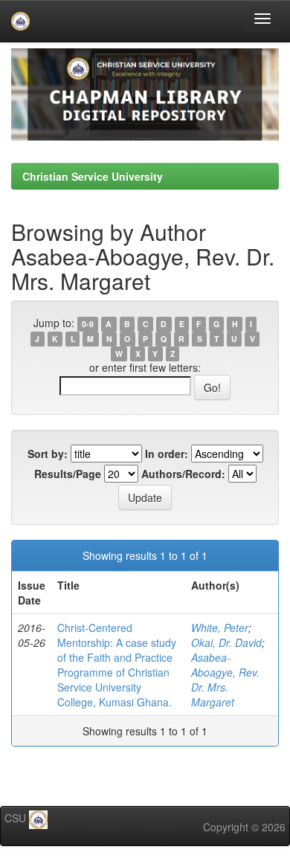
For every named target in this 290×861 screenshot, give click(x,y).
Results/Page (67, 473)
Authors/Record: (183, 473)
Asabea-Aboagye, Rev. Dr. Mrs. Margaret (225, 679)
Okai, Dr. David (226, 642)
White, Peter (219, 627)
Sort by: (48, 453)
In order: (166, 453)
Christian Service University (92, 176)
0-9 (88, 323)
